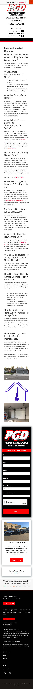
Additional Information (9, 493)
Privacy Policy (6, 668)
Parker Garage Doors (16, 10)
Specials (5, 658)
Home (4, 655)
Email (5, 462)
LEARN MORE (12, 148)
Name (5, 455)
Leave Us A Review (9, 603)
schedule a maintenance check (14, 200)
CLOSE (30, 2)
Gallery (4, 665)
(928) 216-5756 (14, 36)
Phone (5, 470)
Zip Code (6, 478)
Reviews (5, 662)
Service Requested (7, 485)
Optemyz (25, 683)
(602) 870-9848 (14, 31)
